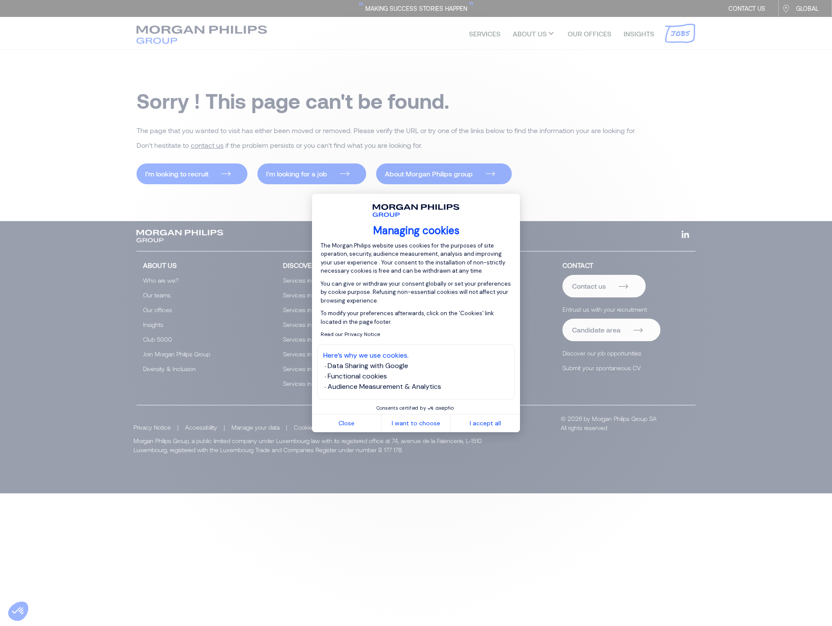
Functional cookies (357, 376)
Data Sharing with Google (368, 365)
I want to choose (416, 423)
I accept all (485, 423)
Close (346, 423)
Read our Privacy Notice (350, 334)
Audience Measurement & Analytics (384, 386)
